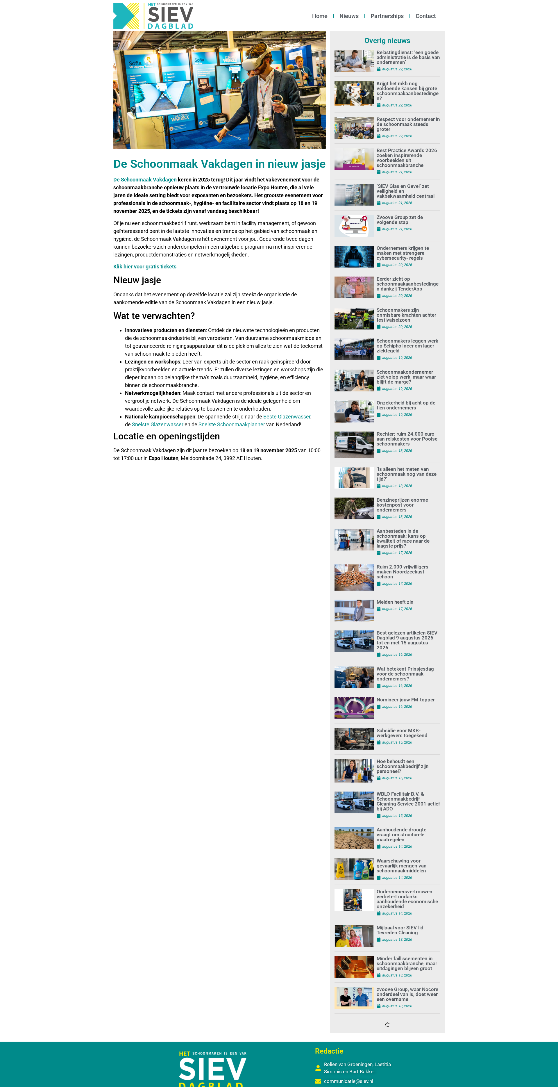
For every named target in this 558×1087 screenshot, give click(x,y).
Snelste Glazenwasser (157, 424)
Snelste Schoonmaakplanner (231, 424)
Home (320, 16)
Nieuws (349, 16)
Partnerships (387, 16)
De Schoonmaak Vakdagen (145, 180)
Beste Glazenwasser (286, 417)
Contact (426, 16)
